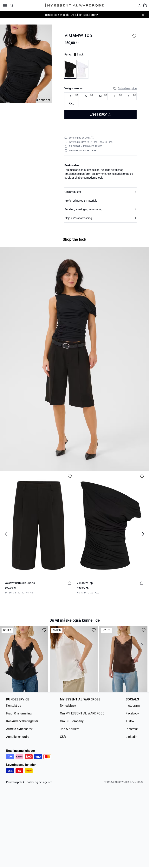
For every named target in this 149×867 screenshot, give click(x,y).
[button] (100, 191)
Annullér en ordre (17, 737)
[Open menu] (4, 5)
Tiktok (130, 721)
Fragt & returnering (19, 713)
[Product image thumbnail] (37, 100)
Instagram (133, 705)
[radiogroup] (100, 100)
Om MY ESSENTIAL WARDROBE (82, 713)
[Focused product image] (26, 64)
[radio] (71, 103)
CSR (63, 737)
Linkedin (131, 737)
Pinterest (132, 729)
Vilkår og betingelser (40, 782)
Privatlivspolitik (15, 782)
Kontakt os (13, 705)
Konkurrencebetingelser (22, 721)
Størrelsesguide (127, 88)
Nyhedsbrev (68, 705)
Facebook (132, 713)
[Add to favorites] (134, 36)
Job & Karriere (69, 729)
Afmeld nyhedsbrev (19, 729)
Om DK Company (72, 721)
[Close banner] (143, 15)
